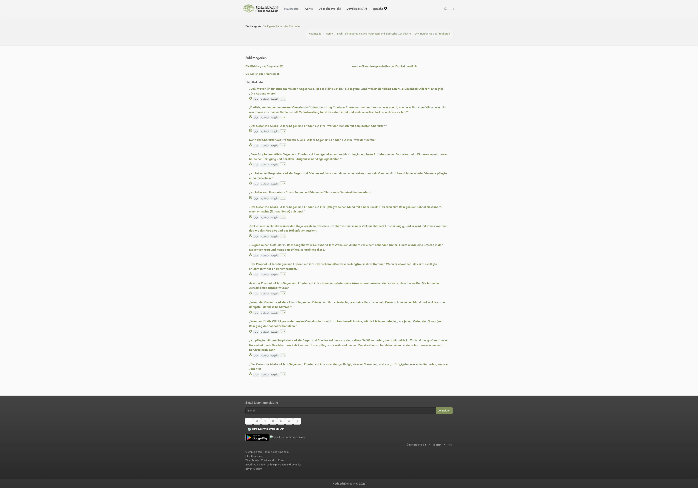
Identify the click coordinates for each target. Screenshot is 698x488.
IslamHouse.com (254, 456)
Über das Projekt (330, 8)
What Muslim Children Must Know (264, 460)
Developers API (356, 8)
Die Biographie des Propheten (432, 33)
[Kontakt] (452, 9)
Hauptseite (291, 8)
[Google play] (281, 421)
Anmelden (444, 410)
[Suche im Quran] (445, 9)
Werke (308, 8)
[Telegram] (273, 421)
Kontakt (436, 444)
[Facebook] (249, 421)
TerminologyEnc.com (277, 451)
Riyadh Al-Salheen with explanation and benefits (273, 464)
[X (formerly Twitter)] (257, 421)
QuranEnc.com (253, 451)
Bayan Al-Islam (253, 468)
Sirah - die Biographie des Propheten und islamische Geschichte (374, 33)
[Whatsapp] (265, 421)
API (450, 444)
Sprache (378, 8)
